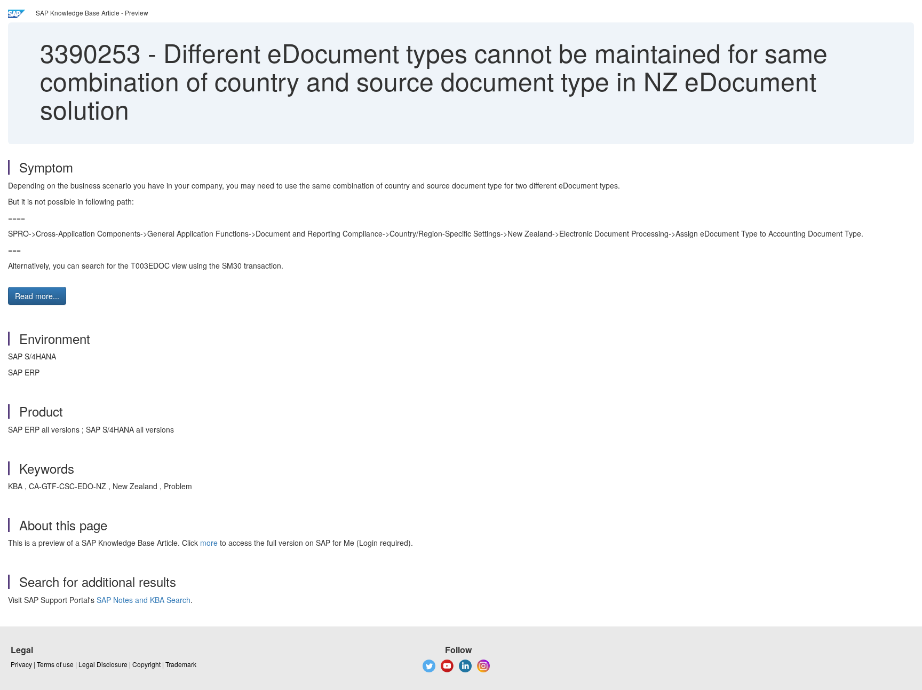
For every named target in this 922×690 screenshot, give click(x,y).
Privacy (21, 664)
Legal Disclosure (103, 664)
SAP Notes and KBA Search (143, 599)
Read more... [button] (37, 296)
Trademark (180, 664)
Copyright (146, 664)
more (209, 542)
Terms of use (55, 664)
